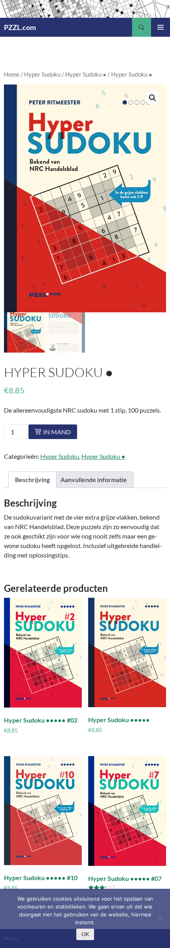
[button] (152, 98)
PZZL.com (20, 27)
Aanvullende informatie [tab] (93, 479)
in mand (57, 432)
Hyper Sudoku (42, 74)
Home (11, 74)
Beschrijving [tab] (32, 479)
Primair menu (160, 27)
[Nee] (160, 918)
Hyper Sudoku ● (85, 74)
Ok (85, 934)
